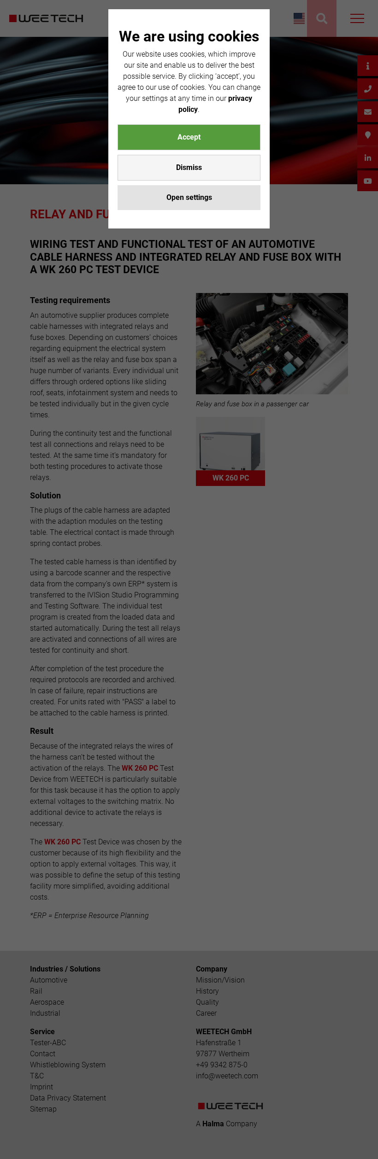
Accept (189, 137)
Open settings (189, 197)
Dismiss (189, 167)
